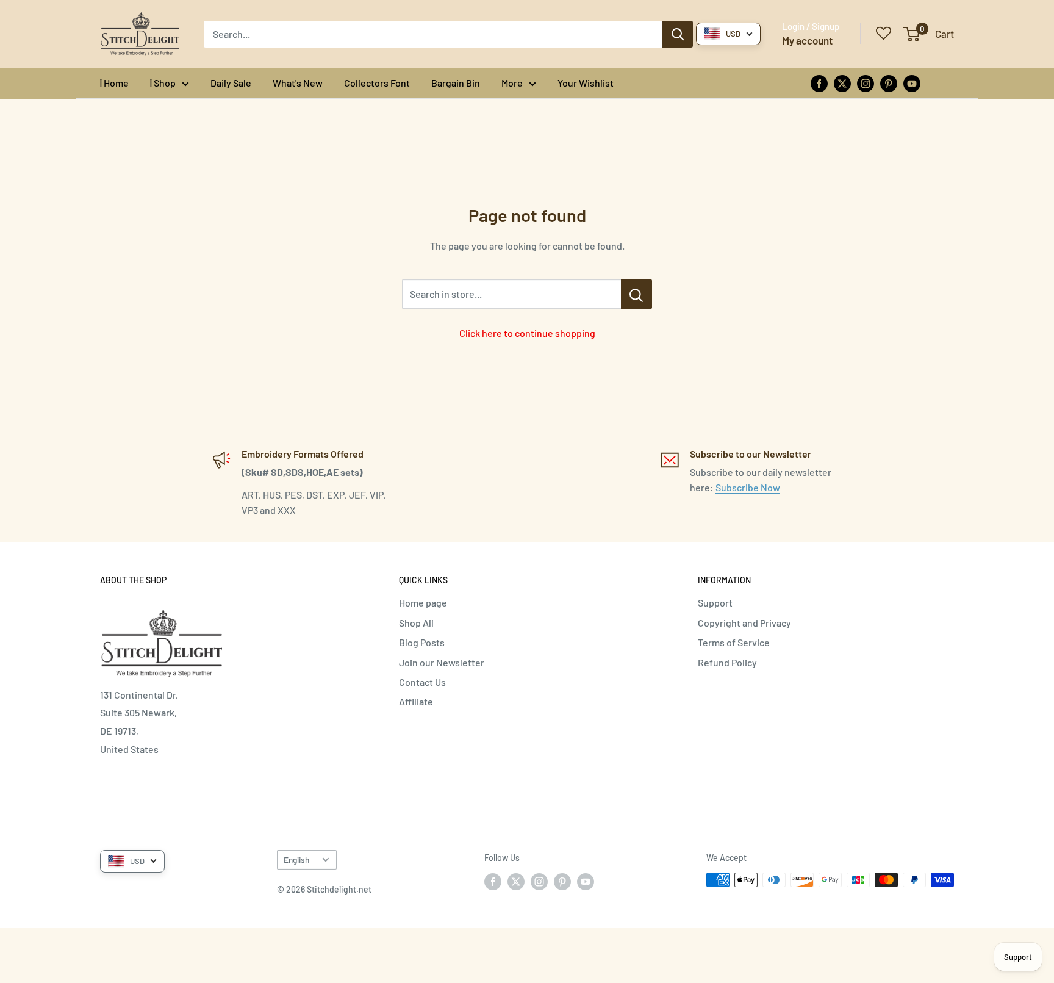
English (296, 859)
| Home (114, 82)
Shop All (416, 622)
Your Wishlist (585, 82)
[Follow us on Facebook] (819, 82)
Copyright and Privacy (744, 622)
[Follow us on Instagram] (865, 82)
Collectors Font (377, 82)
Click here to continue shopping (527, 333)
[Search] (677, 34)
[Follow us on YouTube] (911, 82)
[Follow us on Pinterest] (888, 82)
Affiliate (416, 701)
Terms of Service (734, 642)
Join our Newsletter (441, 662)
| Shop (163, 82)
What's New (298, 82)
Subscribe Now (747, 487)
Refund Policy (727, 662)
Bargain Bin (455, 82)
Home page (423, 602)
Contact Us (422, 682)
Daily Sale (230, 82)
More (512, 82)
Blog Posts (422, 642)
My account (807, 40)
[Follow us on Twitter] (842, 82)
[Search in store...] (636, 294)
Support (715, 602)
